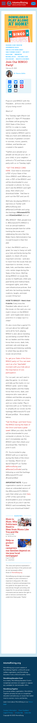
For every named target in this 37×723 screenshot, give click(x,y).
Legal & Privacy (8, 713)
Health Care (9, 54)
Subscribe (28, 713)
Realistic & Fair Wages (22, 59)
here (28, 494)
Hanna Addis (20, 73)
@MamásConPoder (13, 469)
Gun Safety (26, 52)
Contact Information (10, 710)
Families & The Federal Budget (14, 50)
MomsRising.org (17, 3)
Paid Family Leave (23, 56)
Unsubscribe (19, 713)
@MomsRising (12, 466)
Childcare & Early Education (14, 45)
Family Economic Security (13, 52)
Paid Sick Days (10, 59)
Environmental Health (12, 47)
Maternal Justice (11, 56)
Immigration (18, 54)
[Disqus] (18, 625)
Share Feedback (23, 710)
